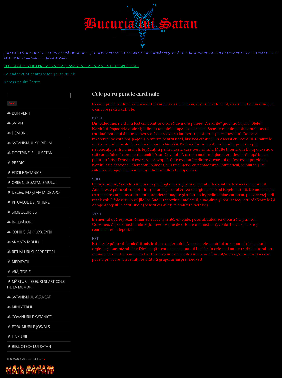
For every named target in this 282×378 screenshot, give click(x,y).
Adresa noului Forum (22, 81)
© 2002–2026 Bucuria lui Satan (25, 359)
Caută (11, 103)
